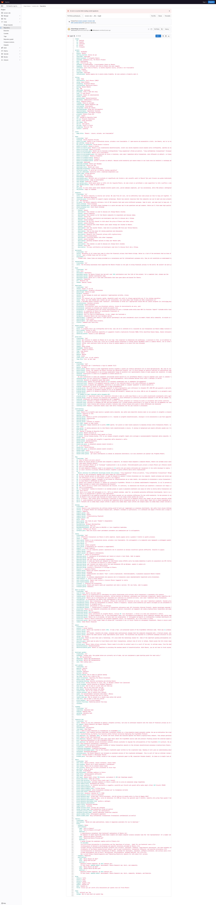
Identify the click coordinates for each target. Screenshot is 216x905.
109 (73, 212)
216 (73, 383)
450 (73, 758)
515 (73, 862)
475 (73, 798)
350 (73, 598)
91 (73, 183)
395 (73, 670)
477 (73, 801)
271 (73, 471)
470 (73, 790)
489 (73, 820)
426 (73, 719)
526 (73, 879)
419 (73, 708)
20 (73, 69)
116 (73, 223)
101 (73, 199)
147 (73, 272)
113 (73, 218)
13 (73, 58)
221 (73, 391)
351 (73, 599)
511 (73, 855)
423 (73, 714)
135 (73, 253)
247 (73, 433)
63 (73, 138)
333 (73, 570)
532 (73, 889)
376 (73, 639)
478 (73, 803)
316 (73, 543)
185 (73, 333)
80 (73, 165)
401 (73, 679)
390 (73, 662)
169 (73, 308)
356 (73, 607)
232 (73, 409)
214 (73, 380)
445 (73, 750)
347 (73, 593)
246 (73, 431)
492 (73, 825)
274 (73, 476)
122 (73, 232)
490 (73, 822)
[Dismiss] (169, 11)
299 (73, 516)
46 (73, 111)
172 (73, 312)
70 (73, 149)
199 (73, 356)
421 (73, 711)
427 (73, 721)
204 (73, 364)
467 (73, 785)
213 (73, 378)
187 (73, 336)
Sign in (205, 2)
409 (73, 692)
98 (73, 194)
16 (73, 63)
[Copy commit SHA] (162, 29)
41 (73, 103)
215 (73, 381)
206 (73, 367)
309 (73, 532)
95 (73, 189)
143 (73, 266)
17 (73, 64)
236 (73, 415)
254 (73, 444)
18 (73, 66)
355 (73, 606)
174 (73, 316)
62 (73, 136)
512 (73, 857)
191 (73, 343)
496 (73, 831)
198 (73, 354)
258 (73, 450)
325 (73, 557)
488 (73, 819)
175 (73, 317)
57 (73, 128)
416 (73, 703)
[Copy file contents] (163, 36)
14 (73, 59)
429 (73, 724)
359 (73, 612)
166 (73, 303)
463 (73, 778)
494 (73, 828)
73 (73, 154)
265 (73, 461)
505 (73, 846)
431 (73, 727)
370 (73, 630)
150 (73, 277)
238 (73, 418)
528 (73, 883)
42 (73, 104)
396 (73, 671)
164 (73, 300)
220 (73, 389)
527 (73, 881)
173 (73, 314)
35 (73, 93)
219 (73, 388)
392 (73, 665)
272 (73, 473)
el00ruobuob (74, 30)
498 (73, 835)
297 (73, 513)
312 (73, 537)
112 (73, 216)
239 (73, 420)
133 (73, 250)
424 (73, 716)
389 (73, 660)
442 (73, 745)
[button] (149, 29)
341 (73, 583)
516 (73, 863)
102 (73, 200)
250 (73, 437)
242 (73, 425)
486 (73, 815)
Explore (7, 2)
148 (73, 274)
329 (73, 564)
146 (73, 271)
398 (73, 674)
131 (73, 247)
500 (73, 838)
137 (73, 256)
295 (73, 509)
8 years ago (85, 30)
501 (73, 839)
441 (73, 743)
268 (73, 466)
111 (73, 215)
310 (73, 533)
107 (73, 208)
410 (73, 694)
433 (73, 730)
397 (73, 673)
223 (73, 394)
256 (73, 447)
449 (73, 756)
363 (73, 618)
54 (73, 123)
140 (73, 261)
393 (73, 666)
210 (73, 373)
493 (73, 827)
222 (73, 393)
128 (73, 242)
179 (73, 324)
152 (73, 280)
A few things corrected (77, 28)
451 (73, 759)
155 (73, 285)
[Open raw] (166, 36)
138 (73, 258)
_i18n (94, 16)
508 (73, 851)
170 (73, 309)
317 (73, 545)
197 (73, 353)
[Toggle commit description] (86, 29)
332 (73, 569)
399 (73, 676)
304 (73, 524)
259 (73, 452)
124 (73, 236)
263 (73, 458)
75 (73, 157)
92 (73, 184)
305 (73, 525)
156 (73, 287)
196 (73, 351)
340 (73, 582)
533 (73, 891)
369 (73, 628)
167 (73, 304)
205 (73, 365)
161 (73, 295)
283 (73, 490)
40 (73, 101)
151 (73, 279)
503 (73, 843)
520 (73, 870)
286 (73, 495)
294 (73, 508)
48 (73, 114)
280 (73, 485)
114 (73, 220)
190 (73, 341)
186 (73, 335)
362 (73, 617)
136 (73, 255)
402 (73, 681)
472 (73, 793)
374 (73, 636)
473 (73, 795)
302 (73, 521)
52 (73, 120)
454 (73, 764)
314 (73, 540)
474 (73, 796)
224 (73, 396)
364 (73, 620)
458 (73, 770)
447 (73, 753)
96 (73, 191)
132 (73, 248)
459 (73, 772)
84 (73, 172)
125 (73, 237)
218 (73, 386)
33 (73, 90)
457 (73, 769)
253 (73, 442)
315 (73, 541)
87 (73, 176)
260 (73, 453)
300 (73, 517)
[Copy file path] (74, 36)
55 (73, 125)
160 (73, 293)
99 (73, 196)
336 (73, 575)
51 (73, 119)
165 (73, 301)
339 (73, 580)
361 (73, 615)
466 (73, 783)
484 (73, 812)
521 (73, 871)
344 (73, 588)
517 (73, 865)
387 (73, 657)
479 (73, 804)
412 (73, 697)
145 (73, 269)
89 (73, 180)
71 (73, 151)
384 (73, 652)
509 (73, 852)
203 (73, 362)
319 (73, 548)
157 (73, 288)
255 (73, 445)
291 (73, 503)
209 (73, 372)
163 (73, 298)
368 (73, 626)
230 (73, 405)
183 (73, 330)
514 (73, 860)
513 (73, 859)
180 (73, 325)
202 (73, 361)
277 (73, 481)
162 (73, 296)
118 (73, 226)
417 (73, 705)
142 (73, 264)
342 (73, 585)
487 (73, 817)
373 (73, 634)
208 (73, 370)
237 (73, 417)
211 (73, 375)
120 (73, 229)
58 (73, 130)
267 (73, 465)
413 (73, 698)
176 (73, 319)
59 (73, 132)
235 (73, 413)
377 (73, 641)
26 (73, 79)
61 (73, 135)
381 (73, 647)
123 (73, 234)
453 (73, 762)
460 (73, 774)
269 (73, 468)
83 (73, 170)
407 (73, 689)
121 (73, 231)
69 (73, 148)
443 (73, 746)
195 (73, 349)
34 (73, 91)
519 (73, 868)
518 (73, 867)
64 (73, 140)
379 (73, 644)
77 (73, 160)
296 (73, 511)
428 (73, 722)
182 (73, 328)
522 (73, 873)
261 (73, 455)
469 (73, 788)
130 (73, 245)
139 (73, 260)
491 (73, 823)
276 (73, 479)
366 (73, 623)
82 (73, 168)
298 (73, 514)
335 (73, 574)
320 (73, 549)
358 (73, 610)
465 (73, 782)
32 (73, 88)
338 (73, 578)
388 (73, 658)
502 (73, 841)
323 (73, 554)
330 (73, 565)
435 (73, 734)
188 (73, 338)
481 (73, 807)
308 (73, 530)
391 (73, 663)
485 (73, 814)
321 (73, 551)
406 (73, 687)
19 (73, 67)
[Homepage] (2, 2)
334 (73, 572)
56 (73, 127)
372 (73, 633)
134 (73, 252)
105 (73, 205)
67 (73, 144)
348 (73, 594)
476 (73, 799)
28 (73, 82)
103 (73, 202)
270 (73, 469)
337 (73, 577)
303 (73, 522)
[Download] (168, 36)
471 (73, 791)
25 (73, 77)
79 (73, 164)
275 (73, 477)
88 (73, 178)
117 (73, 224)
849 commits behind (76, 22)
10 (73, 53)
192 (73, 344)
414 (73, 700)
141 (73, 263)
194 (73, 348)
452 (73, 761)
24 (73, 75)
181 (73, 327)
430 (73, 726)
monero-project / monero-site (86, 21)
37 (73, 96)
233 (73, 410)
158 (73, 290)
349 (73, 596)
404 (73, 684)
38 (73, 98)
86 (73, 175)
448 (73, 754)
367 (73, 625)
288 (73, 498)
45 (73, 109)
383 (73, 650)
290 (73, 501)
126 (73, 239)
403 (73, 682)
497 (73, 833)
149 (73, 276)
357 (73, 609)
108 (73, 210)
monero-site (88, 16)
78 (73, 162)
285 (73, 493)
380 (73, 646)
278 (73, 482)
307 (73, 529)
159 (73, 292)
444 (73, 748)
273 (73, 474)
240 (73, 421)
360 (73, 614)
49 (73, 115)
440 (73, 742)
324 (73, 556)
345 (73, 590)
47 (73, 112)
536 (73, 895)
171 (73, 311)
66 (73, 143)
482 (73, 809)
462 (73, 777)
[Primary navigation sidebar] (2, 6)
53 (73, 122)
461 (73, 775)
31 (73, 87)
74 (73, 156)
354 (73, 604)
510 (73, 854)
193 (73, 346)
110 (73, 213)
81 (73, 167)
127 (73, 240)
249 (73, 436)
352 (73, 601)
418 (73, 706)
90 (73, 181)
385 (73, 654)
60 (73, 133)
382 (73, 649)
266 (73, 463)
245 (73, 429)
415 (73, 702)
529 (73, 884)
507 (73, 849)
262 (73, 457)
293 (73, 506)
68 (73, 146)
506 (73, 847)
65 (73, 141)
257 (73, 449)
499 (73, 836)
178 (73, 322)
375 (73, 638)
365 (73, 622)
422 (73, 713)
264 (73, 460)
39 (73, 99)
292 (73, 505)
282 (73, 489)
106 (73, 207)
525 (73, 878)
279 (73, 484)
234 (73, 412)
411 (73, 695)
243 (73, 426)
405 (73, 686)
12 (73, 56)
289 (73, 500)
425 (73, 718)
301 (73, 519)
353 (73, 602)
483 (73, 811)
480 (73, 806)
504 (73, 844)
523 (73, 875)
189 (73, 340)
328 (73, 562)
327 (73, 561)
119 (73, 228)
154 (73, 284)
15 (73, 61)
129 (73, 244)
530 (73, 886)
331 (73, 567)
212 (73, 377)
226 (73, 399)
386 (73, 655)
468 (73, 787)
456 (73, 767)
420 (73, 710)
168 (73, 306)
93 (73, 186)
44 (73, 107)
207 (73, 369)
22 (73, 72)
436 (73, 735)
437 (73, 737)
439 (73, 740)
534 (73, 892)
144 (73, 268)
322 (73, 553)
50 (73, 117)
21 (73, 71)
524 (73, 876)
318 (73, 546)
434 (73, 732)
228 (73, 402)
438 (73, 738)
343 (73, 586)
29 (73, 83)
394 (73, 668)
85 (73, 173)
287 (73, 497)
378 (73, 642)
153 (73, 282)
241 (73, 423)
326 (73, 559)
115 (73, 221)
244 (73, 428)
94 (73, 188)
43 (73, 106)
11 (73, 55)
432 (73, 729)
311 (73, 535)
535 (73, 894)
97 (73, 192)
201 (73, 359)
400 (73, 678)
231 (73, 407)
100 (73, 197)
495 (73, 830)
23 (73, 74)
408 (73, 690)
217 (73, 385)
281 (73, 487)
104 (73, 204)
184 (73, 332)
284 (73, 492)
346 (73, 591)
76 (73, 159)
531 (73, 887)
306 (73, 527)
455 (73, 766)
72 (73, 152)
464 (73, 780)
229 (73, 404)
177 (73, 320)
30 (73, 85)
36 (73, 95)
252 (73, 441)
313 (73, 538)
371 (73, 631)
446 (73, 751)
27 (73, 80)
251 (73, 439)
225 (73, 397)
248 (73, 434)
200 (73, 357)
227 (73, 401)
